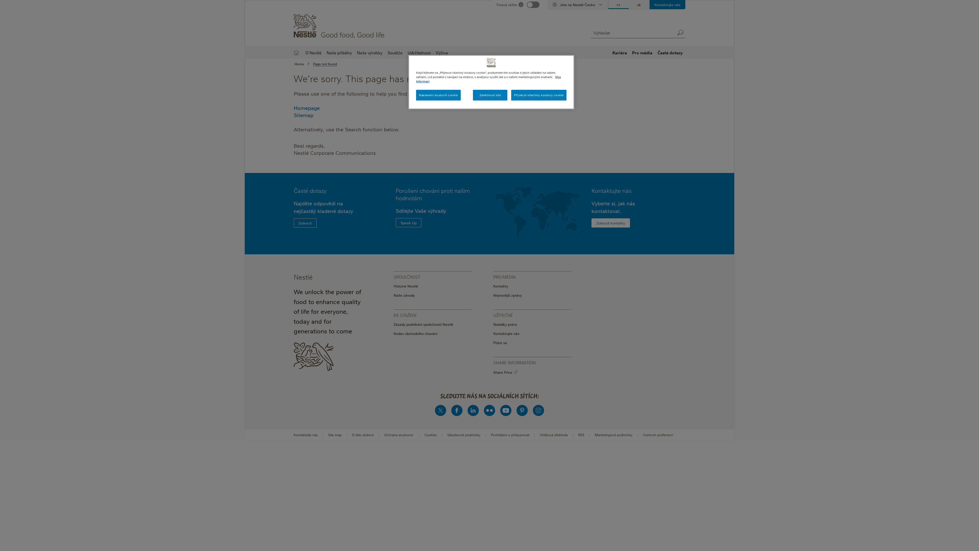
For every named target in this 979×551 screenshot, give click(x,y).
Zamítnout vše (490, 95)
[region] (491, 82)
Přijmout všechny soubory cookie (539, 95)
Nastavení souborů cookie (438, 95)
